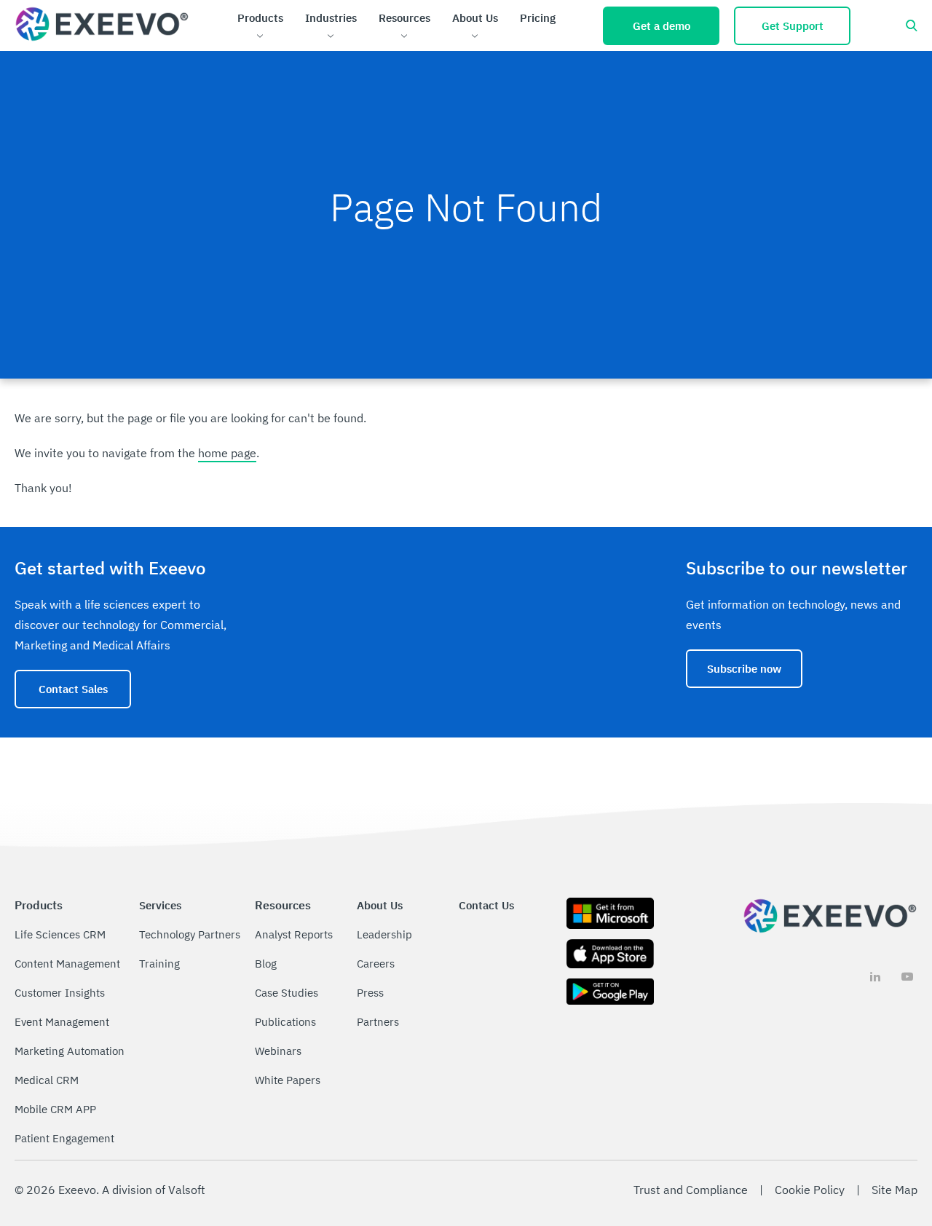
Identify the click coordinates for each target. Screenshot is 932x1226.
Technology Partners (189, 934)
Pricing (538, 18)
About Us (475, 18)
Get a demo (661, 26)
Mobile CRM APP (55, 1109)
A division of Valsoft (153, 1189)
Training (159, 963)
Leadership (384, 934)
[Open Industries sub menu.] (331, 36)
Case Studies (286, 993)
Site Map (894, 1189)
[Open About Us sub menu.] (475, 36)
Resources (404, 18)
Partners (378, 1022)
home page (227, 453)
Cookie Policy (810, 1189)
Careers (376, 963)
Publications (285, 1022)
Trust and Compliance (690, 1189)
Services (160, 905)
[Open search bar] (911, 25)
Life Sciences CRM (60, 934)
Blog (266, 963)
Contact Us (486, 905)
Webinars (278, 1051)
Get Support (793, 26)
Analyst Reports (294, 934)
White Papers (287, 1080)
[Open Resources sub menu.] (404, 36)
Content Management (67, 963)
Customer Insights (60, 993)
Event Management (62, 1022)
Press (370, 993)
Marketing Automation (70, 1051)
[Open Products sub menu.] (260, 36)
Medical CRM (47, 1080)
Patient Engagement (64, 1138)
